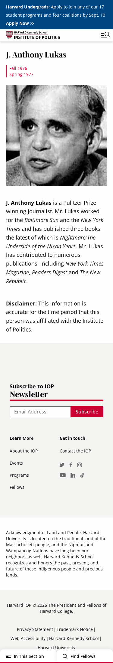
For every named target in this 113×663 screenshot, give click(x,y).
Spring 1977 (21, 74)
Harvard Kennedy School (74, 638)
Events (16, 463)
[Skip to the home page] (50, 36)
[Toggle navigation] (101, 35)
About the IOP (24, 451)
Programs (19, 475)
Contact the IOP (75, 451)
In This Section (29, 656)
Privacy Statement (35, 629)
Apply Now (17, 23)
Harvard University (56, 647)
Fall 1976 (18, 68)
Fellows (17, 487)
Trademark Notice (75, 629)
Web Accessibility (28, 638)
